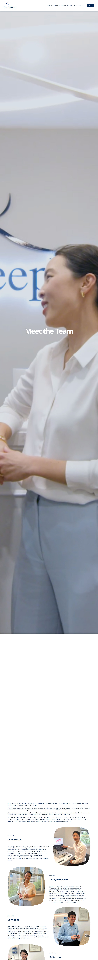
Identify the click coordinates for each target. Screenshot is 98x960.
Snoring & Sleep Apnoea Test (54, 5)
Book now (90, 5)
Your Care (63, 5)
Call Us (83, 5)
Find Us (79, 5)
